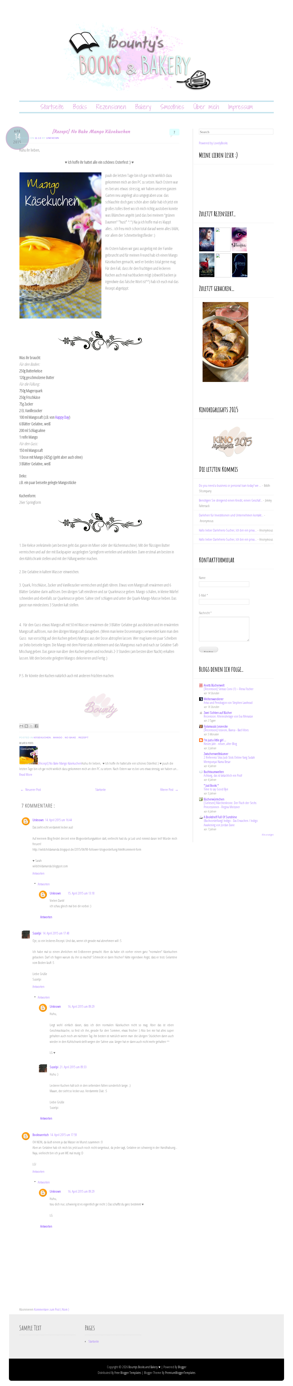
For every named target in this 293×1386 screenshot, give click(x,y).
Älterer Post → (169, 789)
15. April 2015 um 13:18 (81, 893)
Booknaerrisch (41, 1134)
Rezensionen (111, 106)
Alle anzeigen (268, 834)
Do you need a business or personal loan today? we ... (230, 485)
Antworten (38, 873)
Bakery (143, 106)
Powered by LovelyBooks (213, 143)
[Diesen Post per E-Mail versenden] (21, 726)
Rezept (84, 737)
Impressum (240, 106)
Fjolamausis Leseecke (216, 726)
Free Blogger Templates (128, 1372)
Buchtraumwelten (214, 771)
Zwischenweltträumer (216, 753)
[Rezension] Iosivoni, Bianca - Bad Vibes (226, 730)
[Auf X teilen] (31, 726)
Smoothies (172, 106)
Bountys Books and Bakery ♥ (144, 1367)
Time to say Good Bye (216, 789)
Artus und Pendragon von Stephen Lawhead (228, 702)
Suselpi (37, 933)
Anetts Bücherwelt (214, 685)
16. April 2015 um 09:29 (81, 1006)
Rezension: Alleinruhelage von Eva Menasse (228, 716)
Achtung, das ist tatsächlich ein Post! (223, 775)
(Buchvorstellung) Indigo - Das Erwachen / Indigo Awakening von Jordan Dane (231, 822)
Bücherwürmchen (214, 799)
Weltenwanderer (213, 699)
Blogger (182, 1367)
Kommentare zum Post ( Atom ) (51, 1309)
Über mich (206, 106)
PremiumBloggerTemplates (180, 1372)
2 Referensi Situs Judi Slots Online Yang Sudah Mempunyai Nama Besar (229, 759)
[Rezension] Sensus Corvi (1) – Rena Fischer (228, 689)
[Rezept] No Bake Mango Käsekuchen (91, 131)
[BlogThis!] (26, 726)
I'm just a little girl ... (215, 740)
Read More (25, 774)
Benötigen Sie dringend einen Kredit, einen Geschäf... (230, 500)
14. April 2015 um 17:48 (56, 933)
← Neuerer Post (30, 789)
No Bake (71, 737)
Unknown (52, 138)
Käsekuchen (43, 737)
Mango (58, 737)
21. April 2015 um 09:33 (73, 1067)
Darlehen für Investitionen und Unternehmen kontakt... (231, 515)
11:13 (38, 138)
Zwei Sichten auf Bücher (218, 712)
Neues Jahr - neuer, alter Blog (220, 744)
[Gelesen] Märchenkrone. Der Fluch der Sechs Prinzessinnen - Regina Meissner (230, 805)
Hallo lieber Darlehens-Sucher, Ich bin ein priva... (228, 530)
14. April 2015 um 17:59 (63, 1134)
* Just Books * (211, 785)
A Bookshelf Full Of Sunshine (220, 817)
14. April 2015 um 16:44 (58, 820)
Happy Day (62, 417)
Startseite (52, 106)
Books (80, 106)
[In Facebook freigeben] (36, 726)
